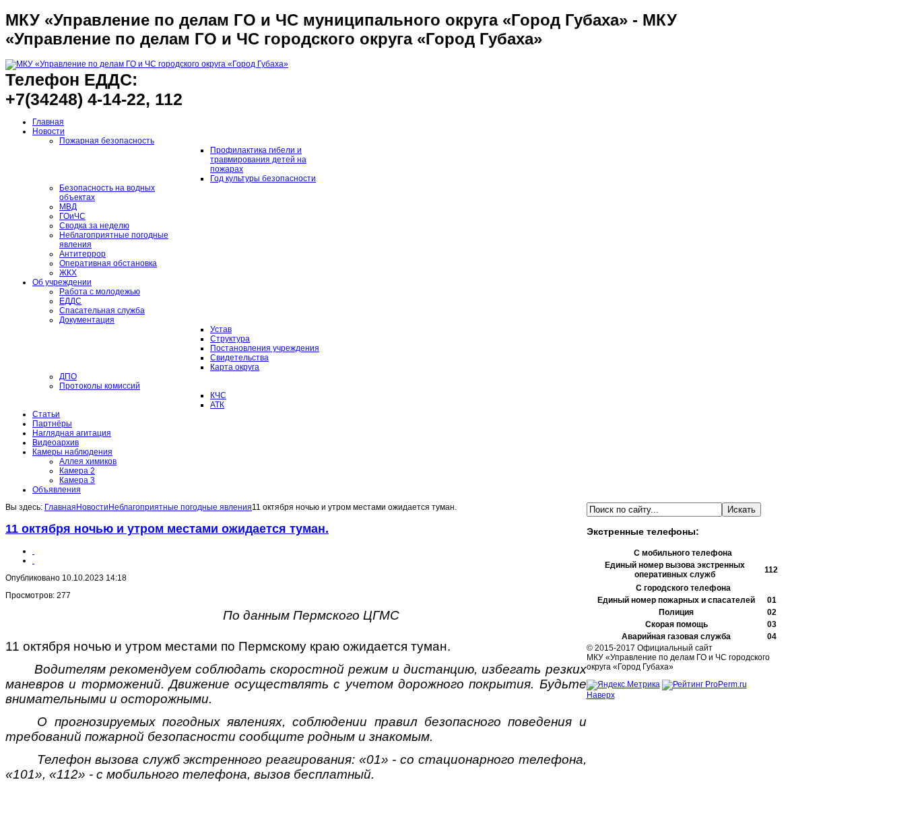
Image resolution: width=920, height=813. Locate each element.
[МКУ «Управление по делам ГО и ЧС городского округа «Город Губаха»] (146, 64)
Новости (92, 507)
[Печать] (33, 551)
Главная (60, 507)
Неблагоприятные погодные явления (180, 507)
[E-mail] (33, 560)
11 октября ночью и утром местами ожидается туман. (167, 528)
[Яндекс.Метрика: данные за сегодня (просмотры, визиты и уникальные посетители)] (623, 685)
